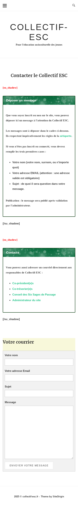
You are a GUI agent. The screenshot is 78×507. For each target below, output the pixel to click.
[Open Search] (73, 5)
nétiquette (65, 135)
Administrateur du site (26, 300)
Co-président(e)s (23, 283)
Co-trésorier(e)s (22, 288)
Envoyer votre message (29, 465)
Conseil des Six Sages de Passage (34, 294)
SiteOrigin (58, 496)
